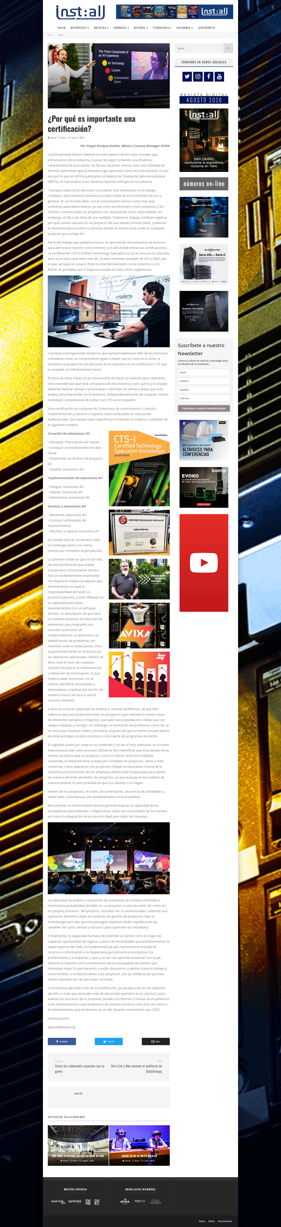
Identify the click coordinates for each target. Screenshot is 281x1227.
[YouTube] (219, 77)
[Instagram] (198, 77)
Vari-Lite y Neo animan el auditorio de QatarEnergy (136, 1067)
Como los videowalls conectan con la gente (79, 1067)
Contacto (211, 1221)
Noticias (100, 28)
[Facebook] (208, 77)
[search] (228, 48)
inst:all (53, 137)
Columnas (184, 28)
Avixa (63, 137)
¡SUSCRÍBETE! (207, 28)
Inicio (62, 28)
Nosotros (202, 1221)
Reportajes (79, 28)
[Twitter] (187, 77)
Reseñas (140, 28)
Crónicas (120, 28)
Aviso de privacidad (225, 1221)
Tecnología (161, 28)
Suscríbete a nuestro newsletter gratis (204, 408)
